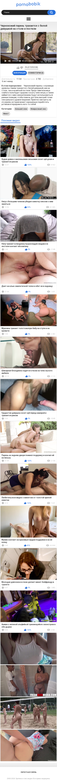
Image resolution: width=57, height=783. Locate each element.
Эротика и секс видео (24, 779)
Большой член (21, 109)
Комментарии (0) (35, 73)
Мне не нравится (21, 67)
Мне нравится (18, 67)
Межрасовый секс (38, 109)
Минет (6, 114)
